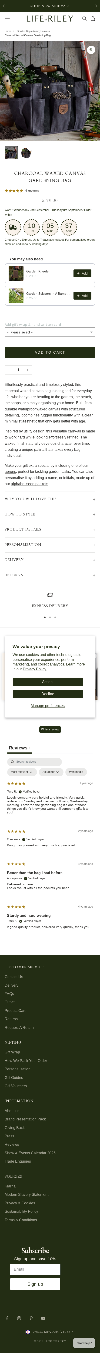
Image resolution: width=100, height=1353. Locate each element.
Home (8, 31)
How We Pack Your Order (26, 1061)
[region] (50, 600)
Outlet (9, 1002)
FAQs (9, 994)
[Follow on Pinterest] (31, 1318)
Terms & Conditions (21, 1220)
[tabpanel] (50, 847)
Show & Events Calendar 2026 (30, 1153)
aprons (10, 471)
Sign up (35, 1284)
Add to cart (50, 352)
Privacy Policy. (35, 669)
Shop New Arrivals (50, 6)
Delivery (11, 985)
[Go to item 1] (11, 152)
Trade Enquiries (18, 1161)
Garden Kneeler (38, 271)
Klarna (10, 1186)
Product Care (16, 1011)
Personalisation (17, 1069)
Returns (11, 1019)
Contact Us (14, 977)
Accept (47, 682)
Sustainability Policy (21, 1211)
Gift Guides (14, 1078)
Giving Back (15, 1128)
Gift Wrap (12, 1052)
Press (9, 1136)
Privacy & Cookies (20, 1203)
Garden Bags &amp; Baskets (33, 31)
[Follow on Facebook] (7, 1318)
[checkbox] (76, 772)
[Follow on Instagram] (19, 1318)
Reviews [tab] (19, 747)
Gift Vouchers (16, 1086)
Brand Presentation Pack (25, 1119)
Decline (47, 694)
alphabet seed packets (29, 484)
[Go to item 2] (26, 152)
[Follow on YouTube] (43, 1318)
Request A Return (19, 1028)
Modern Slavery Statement (26, 1194)
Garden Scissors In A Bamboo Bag (48, 293)
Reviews (12, 1144)
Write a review (50, 729)
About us (12, 1111)
